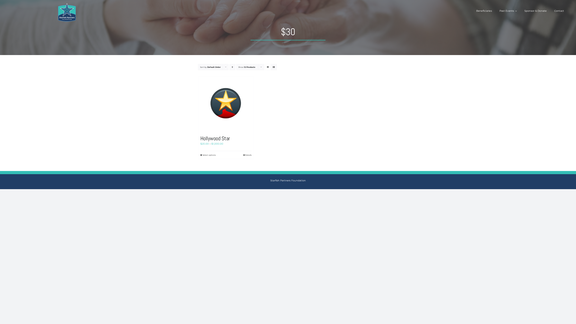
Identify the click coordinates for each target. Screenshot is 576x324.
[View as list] (274, 67)
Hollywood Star (215, 138)
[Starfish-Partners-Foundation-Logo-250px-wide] (67, 4)
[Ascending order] (232, 67)
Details (248, 155)
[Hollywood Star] (226, 104)
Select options (209, 155)
